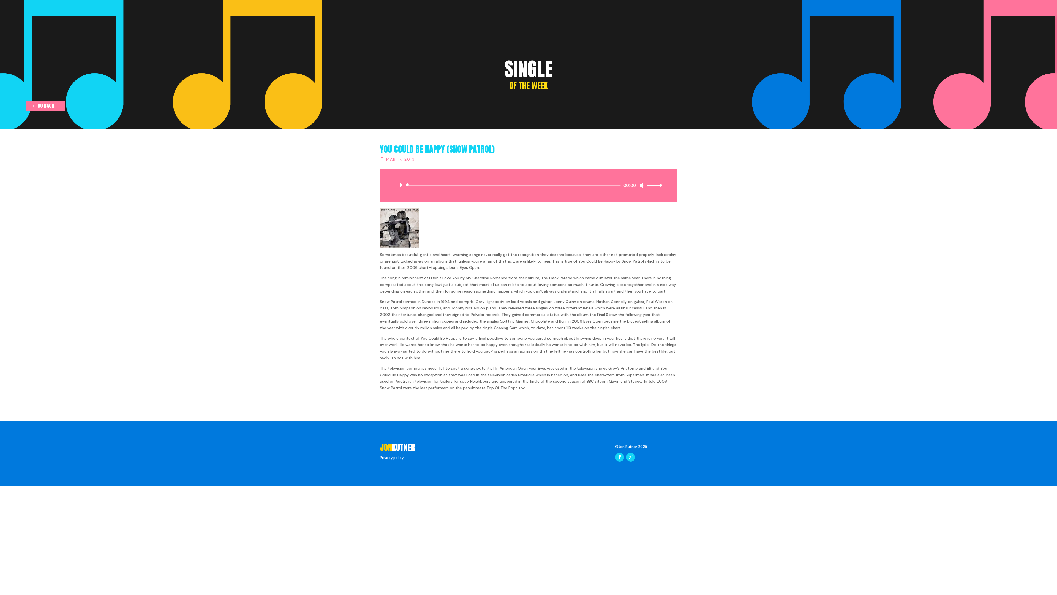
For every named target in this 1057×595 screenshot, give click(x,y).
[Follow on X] (630, 457)
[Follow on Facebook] (619, 457)
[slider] (653, 185)
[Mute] (641, 185)
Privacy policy (392, 457)
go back (45, 105)
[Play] (400, 184)
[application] (528, 185)
